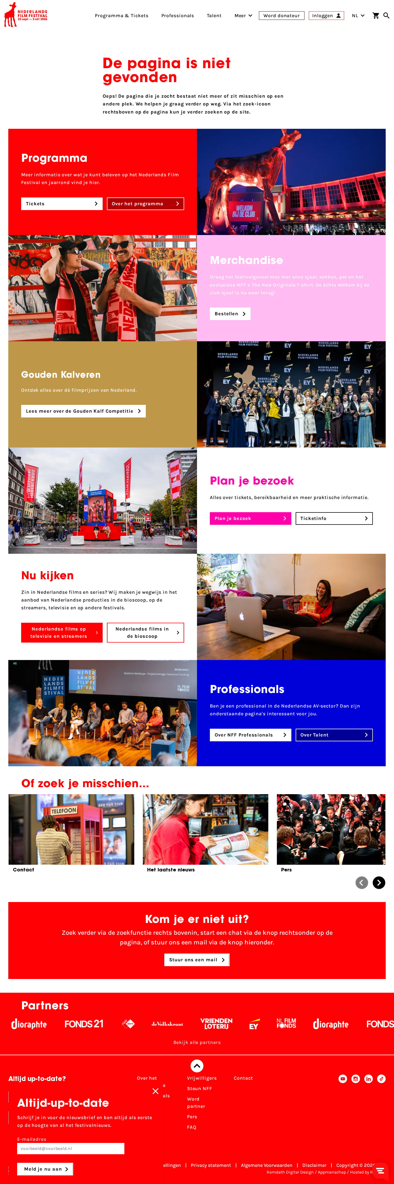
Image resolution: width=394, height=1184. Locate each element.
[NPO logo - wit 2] (82, 1023)
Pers (192, 1117)
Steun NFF (199, 1088)
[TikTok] (381, 1104)
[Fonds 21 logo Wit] (38, 1023)
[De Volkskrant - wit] (121, 1023)
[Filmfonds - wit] (240, 1023)
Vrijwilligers (202, 1078)
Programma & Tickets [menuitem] (121, 15)
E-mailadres (31, 1139)
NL (355, 16)
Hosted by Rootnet (368, 1172)
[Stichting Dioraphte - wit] (284, 1023)
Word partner (196, 1102)
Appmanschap (332, 1172)
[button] (361, 882)
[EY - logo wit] (208, 1023)
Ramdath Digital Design (290, 1172)
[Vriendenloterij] (170, 1023)
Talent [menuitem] (214, 15)
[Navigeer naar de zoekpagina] (386, 15)
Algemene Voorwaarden (266, 1165)
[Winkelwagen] (376, 15)
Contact (243, 1078)
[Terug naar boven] (197, 1066)
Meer (240, 15)
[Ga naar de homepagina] (25, 15)
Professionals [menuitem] (177, 15)
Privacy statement (211, 1165)
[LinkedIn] (368, 1104)
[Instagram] (355, 1104)
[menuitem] (240, 15)
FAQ (191, 1127)
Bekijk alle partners (197, 1042)
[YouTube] (343, 1104)
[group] (71, 835)
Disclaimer (314, 1165)
